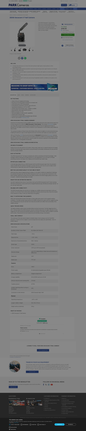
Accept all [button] (59, 424)
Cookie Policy (16, 422)
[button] (31, 429)
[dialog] (43, 424)
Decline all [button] (70, 424)
